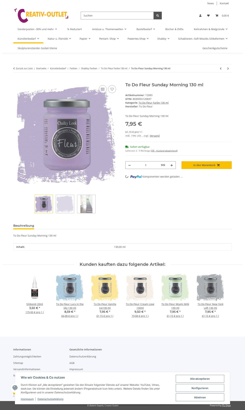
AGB (71, 363)
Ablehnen (200, 397)
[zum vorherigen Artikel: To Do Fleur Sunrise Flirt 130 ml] (220, 68)
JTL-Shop (226, 405)
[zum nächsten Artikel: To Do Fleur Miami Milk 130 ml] (228, 68)
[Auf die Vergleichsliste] (103, 89)
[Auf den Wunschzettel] (112, 89)
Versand (155, 135)
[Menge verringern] (129, 165)
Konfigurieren (200, 388)
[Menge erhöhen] (172, 165)
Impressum (27, 398)
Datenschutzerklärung (50, 398)
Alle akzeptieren (200, 378)
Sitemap (18, 363)
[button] (200, 15)
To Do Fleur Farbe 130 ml (154, 102)
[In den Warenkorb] (16, 80)
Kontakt (224, 3)
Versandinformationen (26, 369)
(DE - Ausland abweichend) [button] (164, 150)
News (210, 3)
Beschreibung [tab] (23, 225)
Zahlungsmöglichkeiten (27, 356)
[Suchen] (158, 15)
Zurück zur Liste (24, 68)
